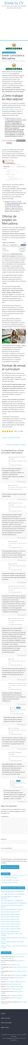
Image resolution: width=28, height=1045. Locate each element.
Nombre (4, 839)
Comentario (5, 816)
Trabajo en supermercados (9, 52)
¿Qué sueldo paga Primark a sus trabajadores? (12, 894)
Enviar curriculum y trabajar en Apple (10, 926)
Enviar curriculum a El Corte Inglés (14, 986)
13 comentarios (21, 61)
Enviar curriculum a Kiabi (15, 984)
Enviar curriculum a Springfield (19, 975)
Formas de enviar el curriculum (9, 882)
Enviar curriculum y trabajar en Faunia (10, 931)
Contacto (3, 1013)
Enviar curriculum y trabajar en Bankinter (11, 929)
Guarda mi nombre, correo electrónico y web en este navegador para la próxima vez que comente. (14, 861)
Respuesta (23, 482)
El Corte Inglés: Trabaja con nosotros (16, 981)
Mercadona (5, 73)
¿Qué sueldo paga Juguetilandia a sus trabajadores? (14, 903)
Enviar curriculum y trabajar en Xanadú (10, 914)
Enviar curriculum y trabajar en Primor (10, 912)
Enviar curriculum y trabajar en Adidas (10, 921)
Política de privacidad (6, 1022)
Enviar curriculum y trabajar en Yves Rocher (12, 909)
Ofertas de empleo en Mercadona (10, 880)
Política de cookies (5, 1018)
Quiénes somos (5, 1027)
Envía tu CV (14, 2)
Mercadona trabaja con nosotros (11, 109)
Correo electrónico (7, 848)
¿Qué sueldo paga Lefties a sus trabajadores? (12, 891)
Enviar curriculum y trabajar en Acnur (10, 919)
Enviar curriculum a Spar (13, 964)
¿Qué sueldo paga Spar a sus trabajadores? (12, 900)
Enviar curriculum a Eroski (10, 438)
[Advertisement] (14, 26)
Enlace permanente (16, 465)
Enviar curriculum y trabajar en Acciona (10, 924)
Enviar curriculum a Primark (17, 445)
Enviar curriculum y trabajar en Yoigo (10, 916)
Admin (14, 61)
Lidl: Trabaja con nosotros (16, 995)
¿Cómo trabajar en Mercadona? (9, 877)
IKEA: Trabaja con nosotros (15, 989)
